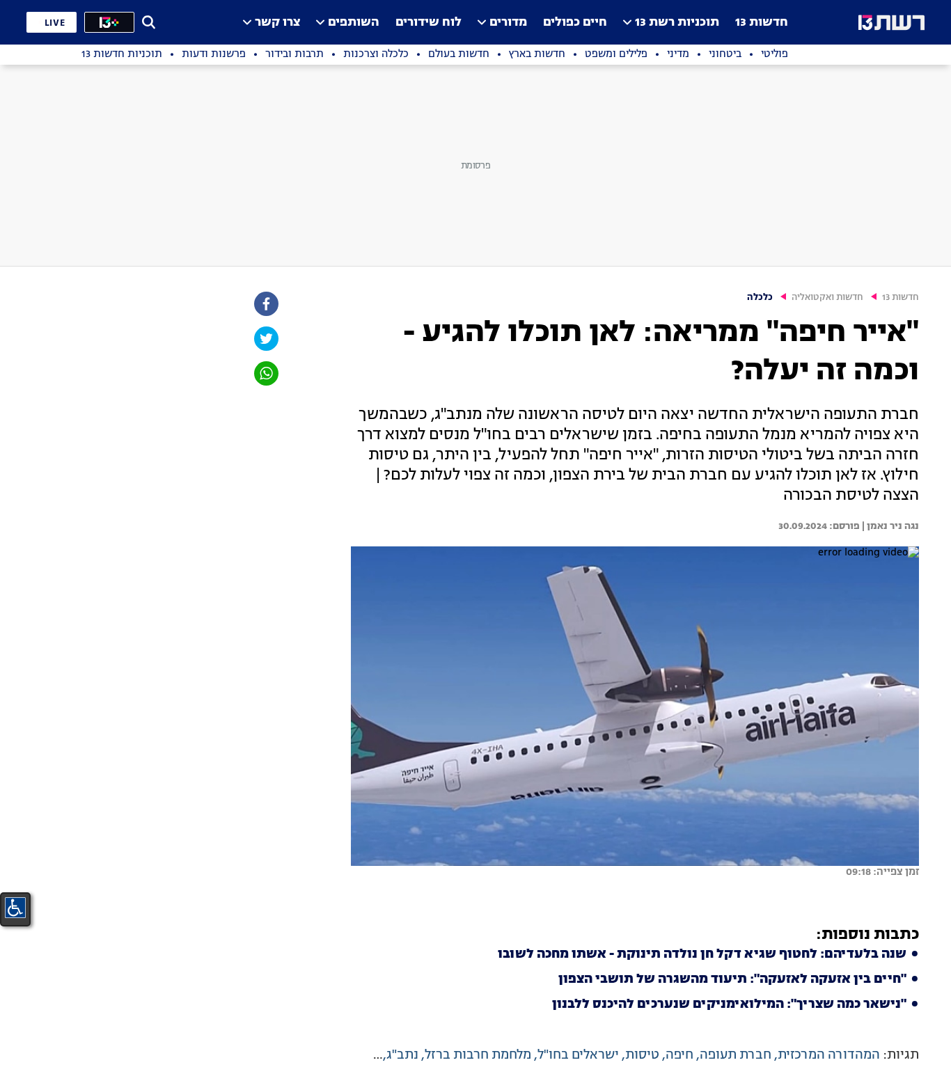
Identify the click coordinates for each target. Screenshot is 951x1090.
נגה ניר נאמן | (889, 526)
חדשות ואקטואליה (827, 297)
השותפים (353, 23)
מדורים (508, 23)
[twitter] (265, 338)
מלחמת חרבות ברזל (478, 1055)
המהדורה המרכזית (829, 1055)
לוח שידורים (428, 23)
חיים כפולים (575, 23)
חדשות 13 (761, 23)
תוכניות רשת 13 (677, 23)
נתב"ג (402, 1055)
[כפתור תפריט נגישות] (15, 907)
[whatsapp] (265, 373)
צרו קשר (277, 23)
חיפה (679, 1055)
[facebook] (265, 304)
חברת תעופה (735, 1055)
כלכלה (760, 297)
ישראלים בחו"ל (578, 1055)
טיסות (642, 1055)
